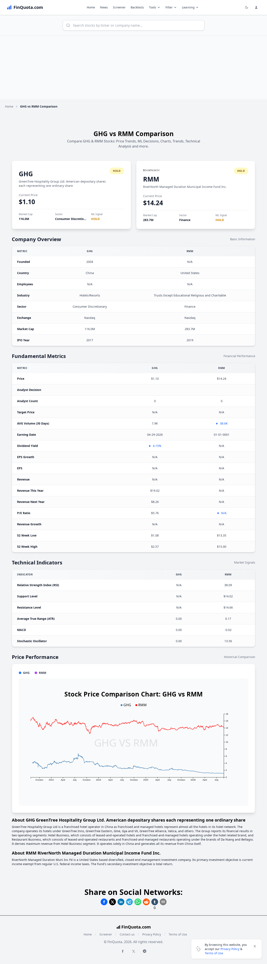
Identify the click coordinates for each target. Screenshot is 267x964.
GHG (26, 173)
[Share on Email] (163, 901)
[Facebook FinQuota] (122, 951)
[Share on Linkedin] (121, 901)
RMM (151, 179)
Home (91, 7)
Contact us (127, 934)
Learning (188, 7)
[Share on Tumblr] (154, 901)
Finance (184, 220)
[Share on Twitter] (112, 901)
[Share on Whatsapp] (137, 901)
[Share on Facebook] (104, 901)
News (104, 7)
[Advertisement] (133, 67)
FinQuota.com (136, 927)
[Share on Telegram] (129, 901)
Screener (119, 7)
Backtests (137, 7)
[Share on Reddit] (146, 901)
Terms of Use (178, 934)
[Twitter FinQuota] (133, 951)
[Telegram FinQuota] (144, 951)
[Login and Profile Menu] (256, 7)
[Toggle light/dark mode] (247, 7)
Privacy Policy (151, 934)
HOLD (95, 219)
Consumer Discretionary (72, 219)
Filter (169, 7)
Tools (152, 7)
